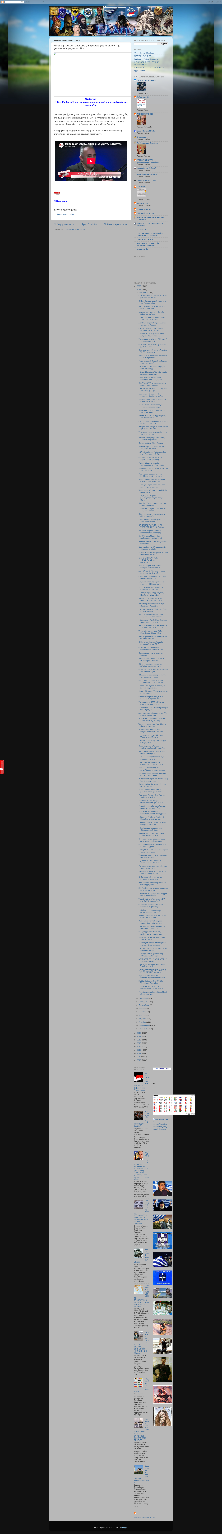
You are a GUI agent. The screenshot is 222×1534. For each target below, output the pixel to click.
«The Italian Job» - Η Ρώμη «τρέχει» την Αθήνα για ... (153, 709)
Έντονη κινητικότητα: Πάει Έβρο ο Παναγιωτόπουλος (152, 725)
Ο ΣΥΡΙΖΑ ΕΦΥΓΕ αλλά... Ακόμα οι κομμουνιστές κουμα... (152, 384)
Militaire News (60, 201)
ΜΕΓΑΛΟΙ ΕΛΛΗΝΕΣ (142, 56)
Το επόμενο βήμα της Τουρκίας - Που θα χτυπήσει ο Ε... (151, 594)
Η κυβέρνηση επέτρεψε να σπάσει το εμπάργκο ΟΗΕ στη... (153, 428)
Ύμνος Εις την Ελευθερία (144, 53)
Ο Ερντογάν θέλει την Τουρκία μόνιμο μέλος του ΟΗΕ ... (150, 643)
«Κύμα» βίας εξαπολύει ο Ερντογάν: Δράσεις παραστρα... (152, 373)
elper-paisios (142, 203)
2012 (139, 1053)
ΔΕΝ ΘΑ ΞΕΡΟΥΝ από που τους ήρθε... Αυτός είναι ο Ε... (151, 572)
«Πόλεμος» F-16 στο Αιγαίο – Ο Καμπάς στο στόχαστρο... (151, 818)
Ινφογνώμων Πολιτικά (146, 168)
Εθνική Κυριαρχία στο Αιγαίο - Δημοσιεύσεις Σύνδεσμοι (150, 234)
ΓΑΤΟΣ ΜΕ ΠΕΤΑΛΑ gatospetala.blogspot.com (148, 161)
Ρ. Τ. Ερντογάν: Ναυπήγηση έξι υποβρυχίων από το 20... (150, 588)
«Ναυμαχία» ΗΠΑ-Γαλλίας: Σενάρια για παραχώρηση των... (152, 621)
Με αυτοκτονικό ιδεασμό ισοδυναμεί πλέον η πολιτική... (152, 362)
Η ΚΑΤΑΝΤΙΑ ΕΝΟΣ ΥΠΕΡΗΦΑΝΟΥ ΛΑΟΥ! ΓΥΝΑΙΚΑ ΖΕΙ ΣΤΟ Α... (152, 627)
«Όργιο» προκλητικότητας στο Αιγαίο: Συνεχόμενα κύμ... (150, 458)
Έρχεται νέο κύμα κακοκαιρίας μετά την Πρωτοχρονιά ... (152, 433)
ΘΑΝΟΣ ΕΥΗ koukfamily (147, 80)
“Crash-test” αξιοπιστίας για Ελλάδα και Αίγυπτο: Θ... (152, 491)
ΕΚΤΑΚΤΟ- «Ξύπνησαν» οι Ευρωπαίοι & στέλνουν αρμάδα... (152, 813)
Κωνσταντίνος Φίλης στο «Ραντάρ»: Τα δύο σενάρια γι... (152, 351)
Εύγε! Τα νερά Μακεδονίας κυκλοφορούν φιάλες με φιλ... (151, 537)
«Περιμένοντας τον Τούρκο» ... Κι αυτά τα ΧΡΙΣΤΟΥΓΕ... (151, 521)
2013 (139, 1050)
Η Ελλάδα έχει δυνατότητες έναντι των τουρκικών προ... (151, 676)
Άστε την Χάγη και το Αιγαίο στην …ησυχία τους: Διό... (152, 307)
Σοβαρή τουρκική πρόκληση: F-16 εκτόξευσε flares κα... (152, 823)
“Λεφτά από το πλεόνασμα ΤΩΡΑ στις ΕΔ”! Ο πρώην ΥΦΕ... (151, 900)
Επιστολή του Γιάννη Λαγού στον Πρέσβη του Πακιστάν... (151, 927)
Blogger (124, 1527)
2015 (139, 1043)
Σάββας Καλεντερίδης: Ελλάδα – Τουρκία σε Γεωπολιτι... (151, 982)
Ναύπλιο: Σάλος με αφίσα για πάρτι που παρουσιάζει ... (152, 504)
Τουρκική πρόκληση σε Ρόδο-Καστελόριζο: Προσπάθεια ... (150, 632)
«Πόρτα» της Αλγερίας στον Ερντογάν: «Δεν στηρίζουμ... (150, 379)
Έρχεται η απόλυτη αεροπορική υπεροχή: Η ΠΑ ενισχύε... (151, 583)
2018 (139, 1033)
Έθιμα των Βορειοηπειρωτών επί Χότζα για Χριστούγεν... (151, 318)
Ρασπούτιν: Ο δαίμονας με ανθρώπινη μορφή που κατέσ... (152, 763)
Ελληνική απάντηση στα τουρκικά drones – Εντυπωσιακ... (151, 944)
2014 (139, 1047)
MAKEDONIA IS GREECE (147, 174)
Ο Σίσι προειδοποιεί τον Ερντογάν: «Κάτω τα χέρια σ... (152, 845)
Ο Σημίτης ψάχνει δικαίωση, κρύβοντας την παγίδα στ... (150, 933)
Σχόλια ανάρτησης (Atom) (74, 229)
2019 (139, 290)
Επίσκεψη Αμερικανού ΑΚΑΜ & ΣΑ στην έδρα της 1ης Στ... (152, 873)
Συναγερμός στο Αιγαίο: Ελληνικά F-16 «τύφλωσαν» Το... (153, 340)
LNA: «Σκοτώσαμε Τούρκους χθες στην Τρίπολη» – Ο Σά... (152, 453)
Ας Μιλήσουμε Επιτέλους (148, 143)
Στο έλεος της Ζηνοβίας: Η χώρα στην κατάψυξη (151, 368)
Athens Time (163, 1069)
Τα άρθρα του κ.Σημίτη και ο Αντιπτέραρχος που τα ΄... (149, 911)
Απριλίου (143, 1019)
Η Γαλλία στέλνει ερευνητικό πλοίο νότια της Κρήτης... (152, 884)
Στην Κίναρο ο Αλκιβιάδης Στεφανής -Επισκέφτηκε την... (152, 390)
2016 (139, 1040)
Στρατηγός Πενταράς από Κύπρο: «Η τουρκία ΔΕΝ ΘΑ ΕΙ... (152, 966)
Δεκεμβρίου (144, 292)
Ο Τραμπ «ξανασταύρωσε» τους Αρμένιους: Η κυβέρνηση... (151, 840)
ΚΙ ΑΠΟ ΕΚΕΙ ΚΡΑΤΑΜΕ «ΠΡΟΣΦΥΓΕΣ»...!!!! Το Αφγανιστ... (149, 560)
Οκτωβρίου (144, 1002)
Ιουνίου (142, 1012)
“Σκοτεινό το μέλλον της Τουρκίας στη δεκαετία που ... (151, 417)
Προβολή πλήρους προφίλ (144, 1517)
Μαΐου (142, 1015)
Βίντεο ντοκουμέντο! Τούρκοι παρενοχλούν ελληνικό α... (150, 922)
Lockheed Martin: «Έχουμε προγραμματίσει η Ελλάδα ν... (151, 802)
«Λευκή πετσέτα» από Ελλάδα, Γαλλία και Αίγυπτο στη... (150, 329)
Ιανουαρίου (144, 1029)
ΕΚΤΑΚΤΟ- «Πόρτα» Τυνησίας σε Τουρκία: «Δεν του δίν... (151, 510)
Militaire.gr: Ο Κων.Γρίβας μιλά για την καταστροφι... (152, 411)
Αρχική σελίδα (89, 224)
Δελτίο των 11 (143, 97)
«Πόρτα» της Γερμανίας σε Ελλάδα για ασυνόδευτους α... (152, 577)
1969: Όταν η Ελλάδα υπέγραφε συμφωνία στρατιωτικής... (151, 406)
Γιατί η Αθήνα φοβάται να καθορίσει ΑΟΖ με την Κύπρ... (152, 357)
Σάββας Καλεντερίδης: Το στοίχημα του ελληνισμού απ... (152, 895)
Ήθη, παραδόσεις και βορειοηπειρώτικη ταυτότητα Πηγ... (150, 498)
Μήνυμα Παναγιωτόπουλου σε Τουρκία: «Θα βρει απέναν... (150, 616)
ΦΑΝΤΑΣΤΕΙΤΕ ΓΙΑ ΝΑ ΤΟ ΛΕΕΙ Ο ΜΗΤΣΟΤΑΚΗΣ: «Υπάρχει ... (152, 971)
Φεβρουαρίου (144, 1025)
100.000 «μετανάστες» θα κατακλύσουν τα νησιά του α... (151, 769)
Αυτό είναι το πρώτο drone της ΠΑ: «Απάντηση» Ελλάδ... (152, 714)
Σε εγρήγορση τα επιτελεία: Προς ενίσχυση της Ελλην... (151, 486)
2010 (139, 1060)
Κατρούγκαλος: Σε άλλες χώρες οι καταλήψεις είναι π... (152, 785)
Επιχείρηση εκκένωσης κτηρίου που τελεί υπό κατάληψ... (152, 867)
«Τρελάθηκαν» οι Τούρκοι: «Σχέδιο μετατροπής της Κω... (152, 296)
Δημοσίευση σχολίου (65, 214)
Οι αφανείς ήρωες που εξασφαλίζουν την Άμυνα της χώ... (153, 670)
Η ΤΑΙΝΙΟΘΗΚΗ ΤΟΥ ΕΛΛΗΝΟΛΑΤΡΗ (149, 67)
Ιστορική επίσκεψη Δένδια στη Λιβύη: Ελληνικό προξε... (153, 610)
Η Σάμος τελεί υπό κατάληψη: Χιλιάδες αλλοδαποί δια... (150, 665)
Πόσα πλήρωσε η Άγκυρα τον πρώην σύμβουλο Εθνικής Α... (151, 747)
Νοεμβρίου (143, 998)
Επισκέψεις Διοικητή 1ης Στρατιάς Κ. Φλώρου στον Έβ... (153, 796)
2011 (139, 1057)
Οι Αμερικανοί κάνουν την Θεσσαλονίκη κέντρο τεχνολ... (151, 648)
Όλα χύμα (141, 186)
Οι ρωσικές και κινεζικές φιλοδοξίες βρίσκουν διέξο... (152, 346)
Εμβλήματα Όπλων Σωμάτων (146, 59)
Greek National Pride (146, 131)
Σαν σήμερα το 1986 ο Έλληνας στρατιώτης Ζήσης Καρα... (151, 703)
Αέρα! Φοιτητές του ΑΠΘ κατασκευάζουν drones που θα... (152, 977)
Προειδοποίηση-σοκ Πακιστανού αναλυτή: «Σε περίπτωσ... (151, 480)
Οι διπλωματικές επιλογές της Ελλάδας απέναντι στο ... (150, 878)
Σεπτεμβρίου (144, 1005)
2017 (139, 1036)
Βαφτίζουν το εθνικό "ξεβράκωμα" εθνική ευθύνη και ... (151, 752)
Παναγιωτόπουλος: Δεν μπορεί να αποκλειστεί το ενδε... (152, 916)
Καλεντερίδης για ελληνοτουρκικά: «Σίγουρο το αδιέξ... (152, 548)
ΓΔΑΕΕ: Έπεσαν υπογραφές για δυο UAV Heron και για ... (153, 554)
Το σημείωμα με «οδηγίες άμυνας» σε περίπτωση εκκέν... (152, 774)
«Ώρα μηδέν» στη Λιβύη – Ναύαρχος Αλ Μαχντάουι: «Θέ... (153, 422)
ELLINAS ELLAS (144, 209)
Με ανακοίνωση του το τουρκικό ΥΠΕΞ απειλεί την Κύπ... (151, 834)
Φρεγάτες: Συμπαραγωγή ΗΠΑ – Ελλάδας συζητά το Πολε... (151, 698)
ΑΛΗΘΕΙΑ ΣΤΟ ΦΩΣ (145, 114)
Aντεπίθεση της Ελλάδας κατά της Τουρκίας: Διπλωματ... (152, 448)
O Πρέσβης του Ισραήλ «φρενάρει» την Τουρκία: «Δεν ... (152, 302)
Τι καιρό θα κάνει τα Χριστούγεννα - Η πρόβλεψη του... (152, 856)
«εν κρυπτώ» (142, 249)
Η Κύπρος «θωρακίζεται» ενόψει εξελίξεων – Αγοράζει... (151, 605)
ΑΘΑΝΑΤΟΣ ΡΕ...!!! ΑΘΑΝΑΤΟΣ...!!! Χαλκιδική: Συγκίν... (152, 960)
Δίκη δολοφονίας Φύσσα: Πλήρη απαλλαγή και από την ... (151, 758)
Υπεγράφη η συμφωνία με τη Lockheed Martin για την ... (150, 475)
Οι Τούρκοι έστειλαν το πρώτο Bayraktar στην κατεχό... (150, 906)
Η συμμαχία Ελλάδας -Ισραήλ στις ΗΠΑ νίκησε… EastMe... (152, 659)
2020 (139, 286)
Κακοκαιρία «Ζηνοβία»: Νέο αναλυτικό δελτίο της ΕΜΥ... (150, 395)
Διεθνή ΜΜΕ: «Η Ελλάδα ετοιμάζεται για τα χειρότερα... (153, 851)
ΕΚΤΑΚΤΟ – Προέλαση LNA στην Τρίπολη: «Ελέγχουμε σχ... (151, 720)
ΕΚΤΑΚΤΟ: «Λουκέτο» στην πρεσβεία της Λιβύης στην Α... (151, 988)
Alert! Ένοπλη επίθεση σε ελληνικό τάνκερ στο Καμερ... (152, 324)
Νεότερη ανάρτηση (64, 224)
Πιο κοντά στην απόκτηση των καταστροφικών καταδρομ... (150, 532)
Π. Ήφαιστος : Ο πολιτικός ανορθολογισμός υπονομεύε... (151, 731)
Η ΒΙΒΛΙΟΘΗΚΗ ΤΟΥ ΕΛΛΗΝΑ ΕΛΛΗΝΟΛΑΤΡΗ (146, 63)
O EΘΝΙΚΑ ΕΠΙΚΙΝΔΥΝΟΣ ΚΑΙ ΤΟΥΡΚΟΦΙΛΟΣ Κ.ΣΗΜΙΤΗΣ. (151, 681)
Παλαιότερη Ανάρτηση (116, 224)
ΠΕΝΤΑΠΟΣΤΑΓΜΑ (145, 239)
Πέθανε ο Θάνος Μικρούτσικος (150, 443)
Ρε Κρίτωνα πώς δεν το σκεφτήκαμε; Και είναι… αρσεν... (153, 780)
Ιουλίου (142, 1008)
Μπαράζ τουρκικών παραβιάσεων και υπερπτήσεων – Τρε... (152, 807)
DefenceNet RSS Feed (146, 180)
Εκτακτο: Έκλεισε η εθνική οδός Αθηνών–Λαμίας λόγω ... (151, 335)
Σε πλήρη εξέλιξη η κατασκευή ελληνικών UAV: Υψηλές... (150, 955)
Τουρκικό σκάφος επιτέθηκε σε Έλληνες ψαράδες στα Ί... (150, 736)
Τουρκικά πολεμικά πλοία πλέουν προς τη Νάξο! (151, 938)
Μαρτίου (142, 1022)
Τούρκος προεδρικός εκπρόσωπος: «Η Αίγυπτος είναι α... (152, 400)
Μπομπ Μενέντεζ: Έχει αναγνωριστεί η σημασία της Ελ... (153, 692)
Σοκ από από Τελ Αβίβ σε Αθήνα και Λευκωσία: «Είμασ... (152, 949)
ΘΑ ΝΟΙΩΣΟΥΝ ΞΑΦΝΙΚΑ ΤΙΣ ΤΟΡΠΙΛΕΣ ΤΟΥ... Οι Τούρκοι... (152, 526)
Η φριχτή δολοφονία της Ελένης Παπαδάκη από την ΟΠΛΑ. (151, 599)
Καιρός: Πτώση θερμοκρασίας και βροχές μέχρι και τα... (151, 687)
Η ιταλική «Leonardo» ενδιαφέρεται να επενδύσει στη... (152, 638)
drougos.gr (142, 137)
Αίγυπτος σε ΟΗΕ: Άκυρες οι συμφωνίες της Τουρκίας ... (150, 862)
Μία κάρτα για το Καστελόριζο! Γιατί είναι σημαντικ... (152, 993)
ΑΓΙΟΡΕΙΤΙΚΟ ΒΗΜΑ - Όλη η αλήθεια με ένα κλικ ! (149, 244)
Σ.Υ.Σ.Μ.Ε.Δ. (142, 229)
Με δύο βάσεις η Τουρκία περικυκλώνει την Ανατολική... (151, 464)
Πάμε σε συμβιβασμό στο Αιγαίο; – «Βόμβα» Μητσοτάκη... (152, 439)
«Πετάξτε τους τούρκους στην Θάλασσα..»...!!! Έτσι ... (150, 829)
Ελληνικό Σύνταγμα (145, 213)
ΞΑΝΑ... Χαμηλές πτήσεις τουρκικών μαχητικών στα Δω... (153, 889)
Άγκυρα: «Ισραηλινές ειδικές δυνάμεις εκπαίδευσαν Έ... (150, 567)
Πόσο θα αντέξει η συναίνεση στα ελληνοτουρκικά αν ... (151, 515)
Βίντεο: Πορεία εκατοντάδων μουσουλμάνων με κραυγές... (151, 791)
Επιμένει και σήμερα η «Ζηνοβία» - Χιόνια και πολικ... (152, 313)
